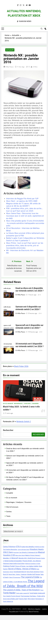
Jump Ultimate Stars (23, 549)
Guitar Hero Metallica (27, 547)
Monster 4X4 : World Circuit (27, 558)
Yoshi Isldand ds (8, 601)
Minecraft (14, 558)
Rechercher (8, 430)
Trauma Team (23, 599)
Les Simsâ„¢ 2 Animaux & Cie (28, 552)
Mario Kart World (20, 555)
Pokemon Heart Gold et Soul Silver (14, 563)
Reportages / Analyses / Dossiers (26, 404)
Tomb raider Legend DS (22, 593)
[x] (23, 5)
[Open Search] (41, 29)
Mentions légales (34, 609)
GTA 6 (18, 547)
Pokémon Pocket (9, 566)
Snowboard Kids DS (20, 572)
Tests (8, 516)
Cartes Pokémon (9, 547)
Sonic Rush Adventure (33, 572)
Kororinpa (16, 552)
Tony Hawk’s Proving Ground (11, 596)
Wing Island (31, 599)
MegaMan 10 (7, 558)
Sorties (9, 512)
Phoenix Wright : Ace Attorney (31, 561)
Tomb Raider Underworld (37, 593)
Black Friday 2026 (21, 366)
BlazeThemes (34, 611)
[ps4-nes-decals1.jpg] (24, 183)
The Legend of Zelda (30, 577)
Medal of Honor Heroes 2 (32, 555)
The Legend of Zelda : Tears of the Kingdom (21, 590)
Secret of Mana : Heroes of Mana (22, 569)
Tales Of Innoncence (14, 577)
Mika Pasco (10, 67)
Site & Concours (12, 507)
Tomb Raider (9, 593)
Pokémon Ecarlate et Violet (32, 563)
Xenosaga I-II (39, 599)
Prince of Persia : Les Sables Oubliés (26, 566)
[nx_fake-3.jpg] (10, 183)
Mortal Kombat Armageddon (13, 561)
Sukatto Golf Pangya (33, 574)
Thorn (41, 590)
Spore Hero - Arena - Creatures (17, 574)
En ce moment (8, 404)
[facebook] (18, 5)
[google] (26, 5)
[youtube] (29, 5)
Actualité (10, 50)
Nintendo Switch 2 (23, 421)
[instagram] (20, 5)
